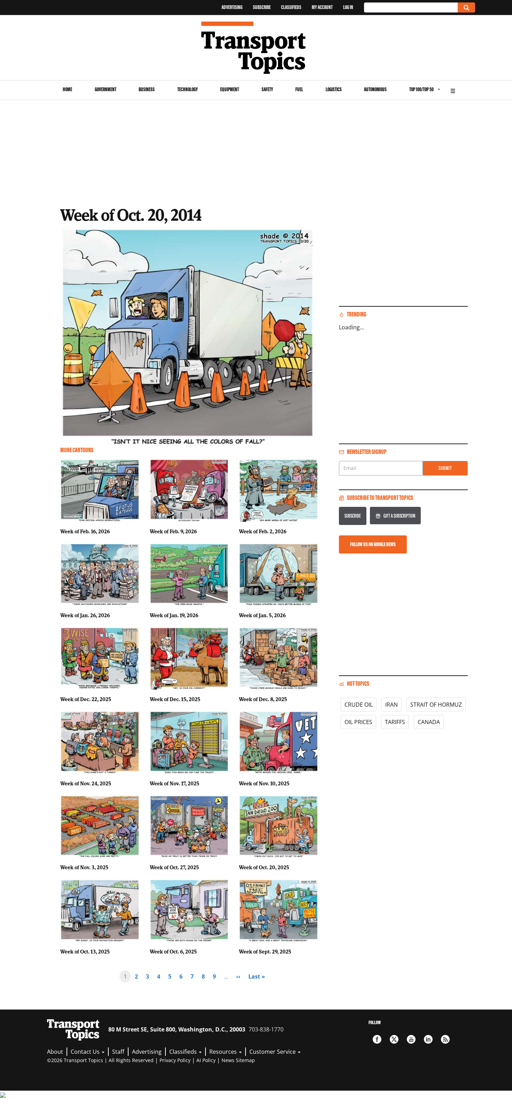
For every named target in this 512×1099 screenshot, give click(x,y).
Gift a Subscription (399, 515)
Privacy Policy (175, 1060)
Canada (429, 722)
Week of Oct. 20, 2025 (264, 867)
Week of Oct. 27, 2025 (174, 867)
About (55, 1051)
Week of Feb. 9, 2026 (173, 531)
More (452, 90)
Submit (445, 468)
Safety (267, 89)
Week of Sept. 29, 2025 (265, 951)
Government (105, 89)
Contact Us (86, 1051)
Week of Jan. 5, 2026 (262, 615)
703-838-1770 (266, 1029)
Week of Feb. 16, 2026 (85, 531)
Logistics (334, 89)
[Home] (256, 48)
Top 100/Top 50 (421, 89)
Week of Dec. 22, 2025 (85, 699)
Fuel (299, 89)
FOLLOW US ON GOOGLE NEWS (373, 544)
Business (147, 89)
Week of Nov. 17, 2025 (174, 783)
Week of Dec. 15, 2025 (175, 699)
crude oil (358, 704)
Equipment (229, 89)
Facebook (377, 1039)
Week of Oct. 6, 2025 (173, 951)
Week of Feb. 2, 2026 (262, 531)
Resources (223, 1051)
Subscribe (262, 7)
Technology (187, 89)
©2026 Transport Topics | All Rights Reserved (100, 1060)
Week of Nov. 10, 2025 (264, 783)
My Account (322, 7)
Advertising (232, 7)
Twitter (394, 1039)
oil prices (358, 722)
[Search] (466, 7)
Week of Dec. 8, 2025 (263, 699)
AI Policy (206, 1060)
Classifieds (291, 7)
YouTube (411, 1039)
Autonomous (375, 89)
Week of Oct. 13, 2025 (85, 951)
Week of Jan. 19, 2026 (174, 615)
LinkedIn (428, 1039)
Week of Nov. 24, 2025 (85, 783)
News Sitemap (238, 1060)
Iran (391, 704)
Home (67, 89)
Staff (118, 1051)
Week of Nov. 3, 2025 (84, 867)
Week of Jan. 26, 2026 (85, 615)
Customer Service (273, 1051)
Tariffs (395, 722)
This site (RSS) (445, 1039)
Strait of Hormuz (436, 704)
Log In (348, 7)
